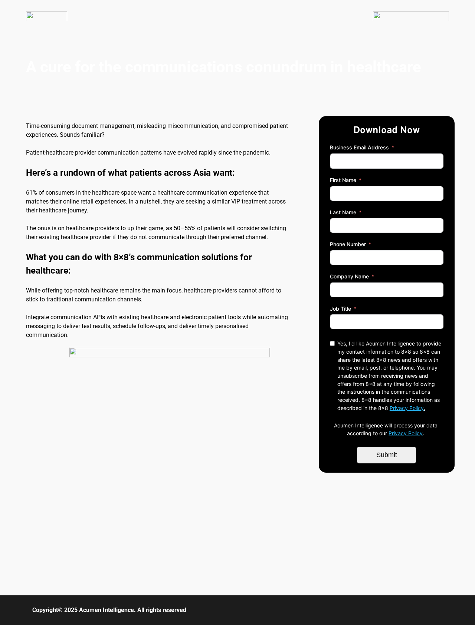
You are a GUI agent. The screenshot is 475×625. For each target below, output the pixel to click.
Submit (386, 455)
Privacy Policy (407, 408)
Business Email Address (359, 147)
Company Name (349, 276)
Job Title (340, 308)
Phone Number (348, 244)
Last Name (343, 212)
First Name (343, 180)
